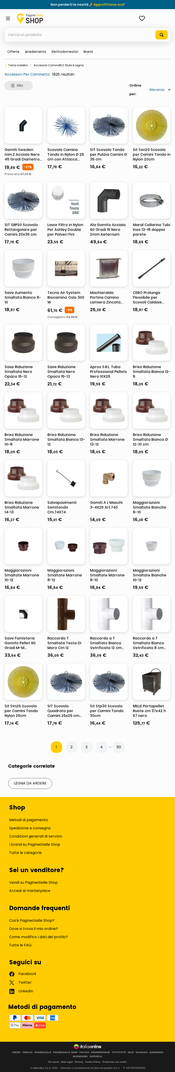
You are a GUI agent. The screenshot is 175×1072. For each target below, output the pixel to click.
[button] (88, 51)
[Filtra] (19, 85)
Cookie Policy (93, 1062)
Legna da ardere (30, 783)
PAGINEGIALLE (42, 1052)
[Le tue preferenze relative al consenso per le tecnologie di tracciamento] (167, 1064)
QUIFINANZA (156, 1052)
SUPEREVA (96, 1056)
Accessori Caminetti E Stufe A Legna (59, 65)
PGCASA (84, 1052)
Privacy (79, 1062)
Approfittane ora (108, 4)
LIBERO (16, 1052)
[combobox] (87, 35)
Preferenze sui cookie (115, 1062)
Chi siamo (53, 1062)
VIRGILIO (27, 1052)
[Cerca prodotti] (161, 34)
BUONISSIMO (80, 1056)
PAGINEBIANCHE (100, 1052)
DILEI (131, 1052)
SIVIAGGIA (142, 1052)
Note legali (67, 1062)
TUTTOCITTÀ (119, 1052)
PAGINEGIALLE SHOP (65, 1052)
